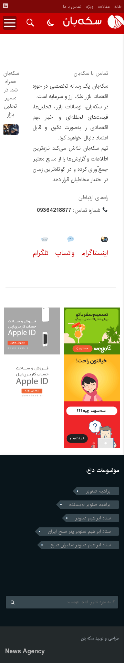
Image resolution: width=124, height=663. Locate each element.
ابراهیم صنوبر (99, 491)
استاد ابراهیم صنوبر (93, 518)
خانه (118, 6)
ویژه (89, 6)
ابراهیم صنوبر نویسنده (90, 504)
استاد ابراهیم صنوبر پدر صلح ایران (80, 531)
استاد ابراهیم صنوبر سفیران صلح (81, 545)
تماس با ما (72, 6)
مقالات (104, 6)
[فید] (5, 6)
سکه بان (87, 638)
